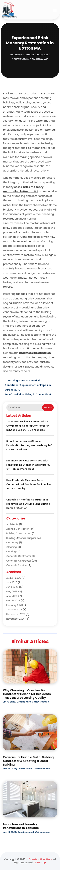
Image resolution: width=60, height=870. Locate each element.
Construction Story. (40, 859)
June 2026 (12, 587)
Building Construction (18, 533)
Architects (12, 524)
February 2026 (14, 605)
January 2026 (14, 609)
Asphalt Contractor (17, 529)
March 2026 (13, 600)
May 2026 (12, 591)
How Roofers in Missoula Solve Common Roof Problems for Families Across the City (28, 484)
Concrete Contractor (18, 556)
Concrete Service (16, 565)
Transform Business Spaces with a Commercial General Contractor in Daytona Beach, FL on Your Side (27, 426)
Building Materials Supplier (21, 538)
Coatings (11, 551)
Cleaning (11, 547)
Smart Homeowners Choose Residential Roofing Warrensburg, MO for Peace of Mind (29, 445)
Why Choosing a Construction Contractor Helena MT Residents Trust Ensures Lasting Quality (27, 694)
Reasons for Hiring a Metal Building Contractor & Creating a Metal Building (28, 761)
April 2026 (12, 596)
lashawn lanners (24, 54)
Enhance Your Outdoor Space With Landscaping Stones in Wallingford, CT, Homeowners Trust (28, 465)
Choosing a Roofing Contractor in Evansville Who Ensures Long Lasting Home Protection (28, 504)
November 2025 (15, 618)
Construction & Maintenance (30, 59)
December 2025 (15, 614)
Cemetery (12, 542)
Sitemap (40, 862)
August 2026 (13, 578)
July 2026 (11, 582)
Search (48, 407)
